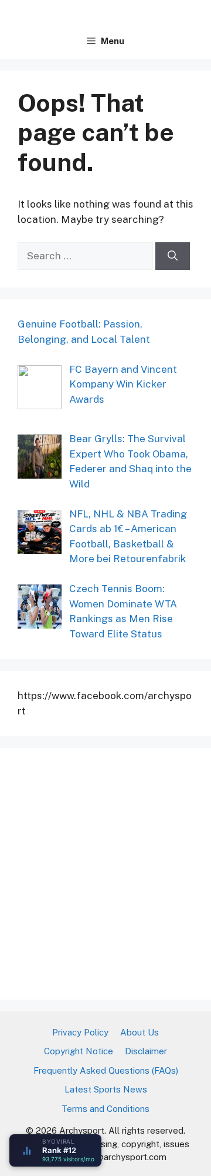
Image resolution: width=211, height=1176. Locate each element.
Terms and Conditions (105, 1109)
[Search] (172, 256)
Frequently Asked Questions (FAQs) (105, 1070)
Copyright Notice (78, 1051)
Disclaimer (146, 1051)
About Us (139, 1032)
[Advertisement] (105, 871)
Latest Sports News (105, 1089)
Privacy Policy (80, 1032)
